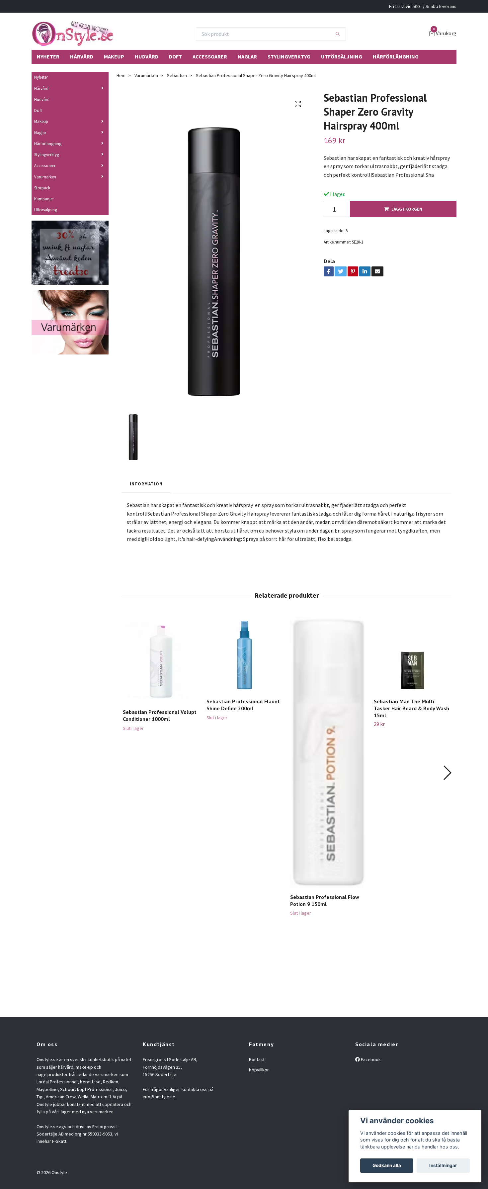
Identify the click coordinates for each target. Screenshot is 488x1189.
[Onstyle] (73, 34)
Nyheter (48, 56)
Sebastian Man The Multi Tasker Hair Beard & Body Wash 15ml (411, 708)
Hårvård (81, 56)
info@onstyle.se (159, 1097)
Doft (175, 56)
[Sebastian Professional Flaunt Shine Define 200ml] (244, 655)
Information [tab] (146, 483)
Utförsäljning (341, 56)
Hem (121, 75)
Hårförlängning (396, 56)
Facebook (370, 1059)
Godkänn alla (386, 1165)
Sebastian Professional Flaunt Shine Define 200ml (243, 705)
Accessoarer (210, 56)
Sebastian (177, 75)
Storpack (42, 187)
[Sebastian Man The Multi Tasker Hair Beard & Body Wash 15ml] (412, 655)
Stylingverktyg (289, 56)
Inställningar (443, 1165)
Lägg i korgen (406, 209)
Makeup (114, 56)
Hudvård (146, 56)
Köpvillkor (259, 1070)
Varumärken (45, 176)
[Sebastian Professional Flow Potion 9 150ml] (328, 752)
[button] (447, 772)
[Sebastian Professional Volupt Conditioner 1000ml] (161, 660)
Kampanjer (44, 198)
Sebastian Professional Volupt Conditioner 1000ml (160, 715)
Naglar (247, 56)
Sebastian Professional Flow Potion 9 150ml (324, 900)
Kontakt (257, 1059)
